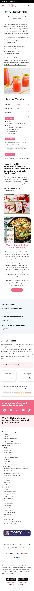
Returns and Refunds (11, 457)
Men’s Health (8, 503)
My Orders (7, 515)
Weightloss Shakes (10, 494)
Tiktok (6, 485)
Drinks (18, 104)
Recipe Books (8, 498)
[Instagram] (10, 410)
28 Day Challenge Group (12, 473)
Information (6, 445)
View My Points (9, 519)
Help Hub (7, 462)
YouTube (7, 482)
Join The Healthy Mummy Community (16, 469)
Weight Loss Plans (10, 492)
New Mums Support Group (12, 475)
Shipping (7, 459)
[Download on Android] (23, 579)
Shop (6, 489)
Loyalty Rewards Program (12, 443)
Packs (6, 501)
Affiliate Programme (10, 439)
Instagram (7, 478)
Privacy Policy (8, 452)
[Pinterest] (17, 410)
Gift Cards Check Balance (12, 524)
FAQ (5, 448)
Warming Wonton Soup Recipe (13, 325)
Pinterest (7, 480)
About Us (7, 434)
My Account (6, 508)
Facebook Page (9, 471)
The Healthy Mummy (9, 432)
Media (6, 436)
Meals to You (8, 505)
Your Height (8, 374)
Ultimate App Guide (10, 464)
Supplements (8, 496)
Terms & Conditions (10, 455)
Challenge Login (9, 512)
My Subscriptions (9, 517)
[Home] (8, 16)
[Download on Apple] (11, 579)
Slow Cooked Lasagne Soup (12, 317)
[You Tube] (23, 410)
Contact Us (7, 450)
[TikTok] (29, 410)
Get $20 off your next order (13, 521)
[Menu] (3, 5)
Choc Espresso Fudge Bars (12, 308)
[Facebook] (4, 410)
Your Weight (26, 374)
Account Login (8, 510)
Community (6, 466)
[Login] (28, 5)
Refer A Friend (8, 441)
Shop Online (6, 487)
